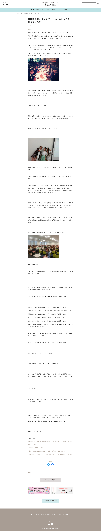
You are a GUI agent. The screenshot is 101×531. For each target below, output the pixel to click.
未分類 (29, 26)
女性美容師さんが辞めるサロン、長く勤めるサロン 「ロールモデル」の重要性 (50, 454)
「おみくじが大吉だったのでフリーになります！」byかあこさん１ (46, 451)
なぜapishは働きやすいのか (35, 447)
